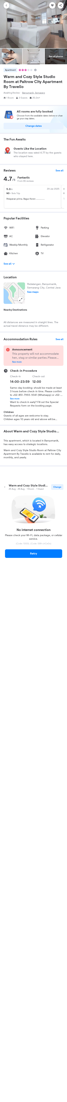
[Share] (60, 5)
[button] (14, 293)
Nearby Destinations (15, 310)
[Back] (6, 5)
